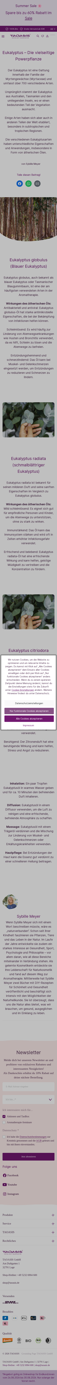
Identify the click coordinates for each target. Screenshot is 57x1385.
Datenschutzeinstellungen (29, 703)
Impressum (28, 725)
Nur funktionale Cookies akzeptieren (29, 711)
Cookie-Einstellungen (23, 690)
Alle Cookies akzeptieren (29, 718)
